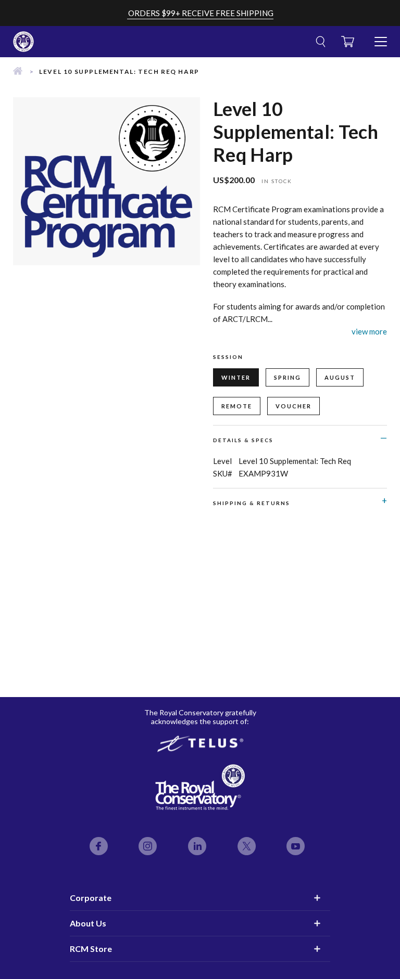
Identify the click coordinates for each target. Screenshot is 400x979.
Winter (236, 377)
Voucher (293, 406)
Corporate (90, 898)
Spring (287, 377)
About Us (88, 923)
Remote (236, 406)
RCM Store (91, 949)
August (339, 377)
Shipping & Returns (251, 503)
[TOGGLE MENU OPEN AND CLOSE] (380, 37)
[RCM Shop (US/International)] (17, 71)
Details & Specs (243, 440)
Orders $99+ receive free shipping (200, 13)
